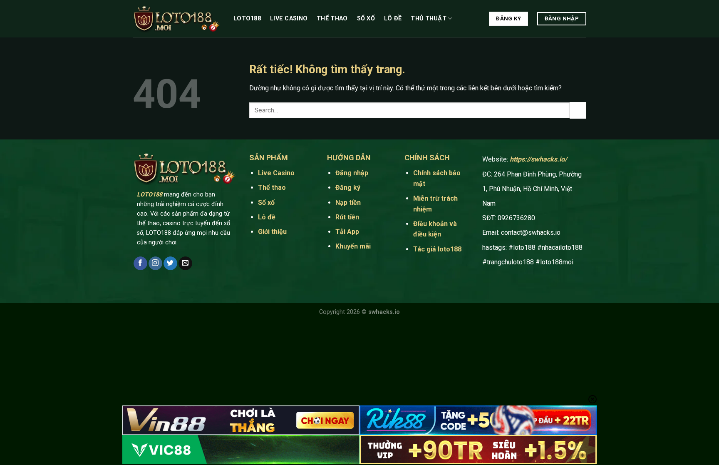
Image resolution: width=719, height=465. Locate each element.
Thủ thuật (428, 18)
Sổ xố (366, 18)
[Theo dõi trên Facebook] (140, 263)
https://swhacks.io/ (538, 159)
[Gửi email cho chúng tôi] (185, 263)
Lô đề (393, 18)
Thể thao (332, 18)
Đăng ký (347, 187)
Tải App (348, 232)
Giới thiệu (272, 232)
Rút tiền (347, 217)
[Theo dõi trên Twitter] (170, 263)
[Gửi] (578, 110)
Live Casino (288, 18)
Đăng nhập (351, 173)
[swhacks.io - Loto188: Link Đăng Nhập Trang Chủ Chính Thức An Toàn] (177, 19)
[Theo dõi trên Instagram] (155, 263)
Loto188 (247, 18)
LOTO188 (149, 194)
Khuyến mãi (353, 246)
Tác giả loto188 (437, 249)
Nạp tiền (348, 202)
